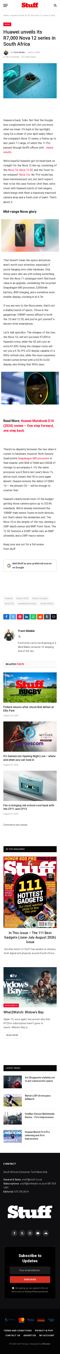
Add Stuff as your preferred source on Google (32, 565)
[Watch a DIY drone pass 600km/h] (13, 1100)
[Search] (55, 5)
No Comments (13, 56)
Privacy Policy (31, 1291)
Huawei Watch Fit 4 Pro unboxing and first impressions (37, 1135)
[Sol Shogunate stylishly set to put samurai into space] (13, 1082)
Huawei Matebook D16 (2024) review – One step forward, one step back (28, 426)
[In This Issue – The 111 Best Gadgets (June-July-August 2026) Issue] (30, 892)
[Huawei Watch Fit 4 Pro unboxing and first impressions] (13, 1136)
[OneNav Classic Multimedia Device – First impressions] (13, 1118)
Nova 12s (24, 174)
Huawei (8, 598)
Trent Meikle (19, 52)
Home (6, 15)
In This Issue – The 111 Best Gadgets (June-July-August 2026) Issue (30, 937)
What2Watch (11, 1005)
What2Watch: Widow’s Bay (24, 1012)
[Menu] (5, 5)
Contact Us (13, 1335)
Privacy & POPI (44, 1330)
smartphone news (27, 603)
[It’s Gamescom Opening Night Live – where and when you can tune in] (30, 736)
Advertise (30, 1335)
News (7, 24)
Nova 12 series (40, 598)
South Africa (46, 603)
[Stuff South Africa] (30, 5)
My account (46, 1335)
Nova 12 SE (26, 170)
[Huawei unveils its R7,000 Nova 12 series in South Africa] (30, 80)
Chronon (46, 1344)
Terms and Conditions (18, 1330)
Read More (12, 1035)
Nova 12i (13, 170)
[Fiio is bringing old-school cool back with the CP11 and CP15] (30, 786)
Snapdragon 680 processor (34, 458)
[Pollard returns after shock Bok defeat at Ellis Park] (30, 687)
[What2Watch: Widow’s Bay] (30, 987)
